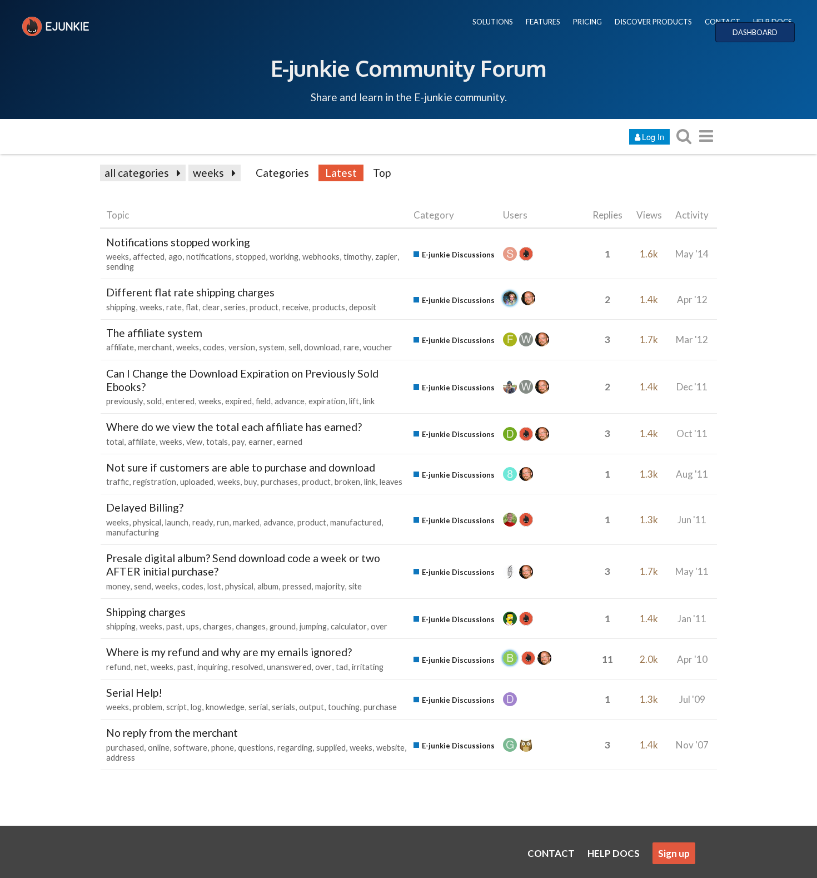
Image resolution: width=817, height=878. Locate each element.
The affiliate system (154, 332)
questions (255, 747)
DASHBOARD (755, 32)
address (120, 757)
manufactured (355, 522)
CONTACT (722, 21)
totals (217, 442)
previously (124, 401)
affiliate (120, 347)
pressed (296, 586)
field (263, 401)
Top (382, 172)
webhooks (321, 256)
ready (202, 522)
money (118, 586)
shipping (121, 307)
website (390, 747)
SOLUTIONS (492, 21)
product (264, 307)
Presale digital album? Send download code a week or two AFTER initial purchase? (243, 565)
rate (174, 307)
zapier (386, 256)
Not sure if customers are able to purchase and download (240, 467)
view (194, 442)
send (142, 586)
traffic (117, 482)
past (174, 626)
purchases (279, 482)
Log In (653, 136)
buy (250, 482)
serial (258, 707)
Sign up (674, 853)
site (355, 586)
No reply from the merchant (172, 732)
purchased (125, 747)
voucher (377, 347)
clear (211, 307)
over (379, 626)
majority (330, 586)
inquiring (212, 667)
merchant (155, 347)
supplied (331, 747)
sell (294, 347)
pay (238, 442)
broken (347, 482)
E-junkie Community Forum (408, 68)
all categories (136, 172)
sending (120, 266)
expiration (326, 401)
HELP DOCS (772, 21)
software (190, 747)
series (235, 307)
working (284, 256)
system (272, 347)
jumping (313, 626)
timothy (357, 256)
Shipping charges (146, 612)
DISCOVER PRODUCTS (653, 21)
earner (260, 442)
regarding (294, 747)
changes (251, 626)
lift (354, 401)
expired (238, 401)
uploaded (196, 482)
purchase (380, 707)
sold (154, 401)
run (223, 522)
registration (154, 482)
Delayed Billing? (144, 507)
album (267, 586)
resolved (247, 667)
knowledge (225, 707)
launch (176, 522)
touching (344, 707)
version (241, 347)
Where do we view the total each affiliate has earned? (234, 426)
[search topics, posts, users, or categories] (683, 136)
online (159, 747)
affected (149, 256)
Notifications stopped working (178, 242)
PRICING (587, 21)
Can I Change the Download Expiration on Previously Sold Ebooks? (242, 380)
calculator (349, 626)
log (196, 707)
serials (283, 707)
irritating (367, 667)
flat (192, 307)
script (176, 707)
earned (289, 442)
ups (192, 626)
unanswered (289, 667)
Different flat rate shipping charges (190, 292)
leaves (391, 482)
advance (290, 401)
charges (217, 626)
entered (180, 401)
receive (295, 307)
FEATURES (543, 21)
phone (222, 747)
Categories (282, 172)
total (115, 442)
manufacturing (132, 532)
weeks (208, 172)
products (328, 307)
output (311, 707)
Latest (341, 172)
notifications (209, 256)
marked (246, 522)
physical (147, 522)
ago (175, 256)
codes (214, 347)
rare (351, 347)
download (322, 347)
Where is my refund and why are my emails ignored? (229, 652)
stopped (251, 256)
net (140, 667)
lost (214, 586)
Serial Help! (134, 692)
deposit (362, 307)
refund (118, 667)
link (369, 401)
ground (283, 626)
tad (342, 667)
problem (147, 707)
